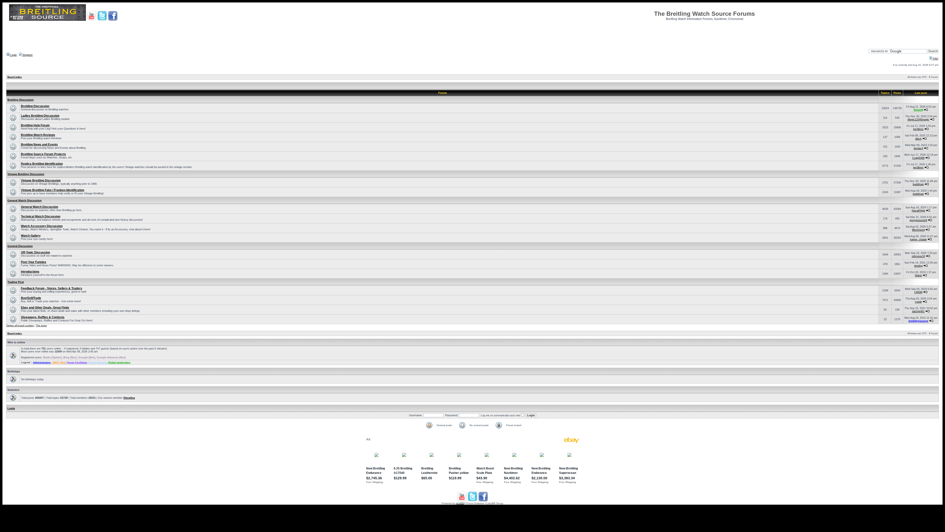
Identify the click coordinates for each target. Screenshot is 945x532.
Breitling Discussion (20, 99)
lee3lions (918, 129)
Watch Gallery (31, 235)
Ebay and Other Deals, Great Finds (45, 307)
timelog (918, 265)
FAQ (935, 58)
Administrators (42, 362)
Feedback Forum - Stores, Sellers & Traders (51, 288)
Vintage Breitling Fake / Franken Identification (52, 190)
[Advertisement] (472, 33)
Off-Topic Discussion (35, 252)
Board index (14, 77)
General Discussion (20, 246)
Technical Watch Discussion (40, 216)
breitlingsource (918, 320)
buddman (918, 184)
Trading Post (15, 282)
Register (27, 54)
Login (13, 54)
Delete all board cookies (20, 325)
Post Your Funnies (33, 262)
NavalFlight (918, 210)
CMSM (918, 292)
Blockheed (918, 229)
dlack (918, 138)
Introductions (30, 271)
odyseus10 (918, 256)
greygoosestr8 (918, 220)
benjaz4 (918, 148)
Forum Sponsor (97, 362)
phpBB (460, 503)
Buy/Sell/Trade (31, 298)
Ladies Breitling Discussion (40, 115)
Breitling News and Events (39, 144)
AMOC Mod (58, 362)
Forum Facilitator (77, 362)
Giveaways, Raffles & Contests (42, 317)
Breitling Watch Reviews (38, 135)
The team (41, 325)
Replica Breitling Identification (42, 164)
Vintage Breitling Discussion (25, 174)
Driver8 (918, 109)
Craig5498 (918, 157)
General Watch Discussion (24, 200)
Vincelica (129, 397)
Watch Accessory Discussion (42, 226)
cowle (918, 301)
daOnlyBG (918, 311)
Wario (918, 275)
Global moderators (119, 362)
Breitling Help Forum (35, 125)
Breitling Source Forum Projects (43, 154)
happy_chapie (918, 239)
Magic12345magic (918, 119)
